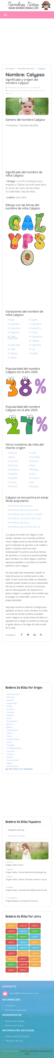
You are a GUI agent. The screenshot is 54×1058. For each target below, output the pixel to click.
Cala (11, 319)
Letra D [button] (11, 931)
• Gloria (9, 876)
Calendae (14, 344)
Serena (13, 486)
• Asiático (10, 715)
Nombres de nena (19, 522)
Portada (10, 68)
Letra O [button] (35, 947)
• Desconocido (12, 760)
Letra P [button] (11, 953)
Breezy (34, 469)
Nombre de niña (26, 68)
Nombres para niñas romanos (26, 514)
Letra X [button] (35, 964)
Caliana (13, 353)
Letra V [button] (11, 964)
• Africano (10, 697)
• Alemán (10, 700)
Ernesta (35, 478)
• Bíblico (9, 727)
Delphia (13, 473)
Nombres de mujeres (20, 505)
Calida (34, 353)
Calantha (36, 328)
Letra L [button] (35, 942)
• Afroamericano (13, 694)
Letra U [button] (35, 958)
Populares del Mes (16, 836)
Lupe (33, 452)
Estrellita (35, 457)
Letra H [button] (23, 936)
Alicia (12, 457)
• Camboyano (12, 730)
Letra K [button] (23, 942)
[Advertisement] (27, 40)
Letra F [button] (35, 931)
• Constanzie (11, 897)
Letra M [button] (11, 947)
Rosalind (14, 469)
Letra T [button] (23, 958)
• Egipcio (9, 763)
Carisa (12, 482)
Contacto (10, 1005)
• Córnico (10, 754)
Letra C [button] (35, 925)
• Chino (9, 742)
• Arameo (10, 709)
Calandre (36, 323)
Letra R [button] (35, 953)
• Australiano (11, 721)
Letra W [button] (23, 964)
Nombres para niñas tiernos (24, 526)
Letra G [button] (11, 936)
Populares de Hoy (16, 830)
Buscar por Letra (14, 1025)
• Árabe (9, 706)
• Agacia (9, 869)
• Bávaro (9, 724)
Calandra (14, 323)
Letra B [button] (23, 925)
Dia (32, 482)
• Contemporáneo (14, 748)
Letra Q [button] (23, 953)
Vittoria (13, 465)
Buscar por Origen (15, 1021)
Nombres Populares (15, 1010)
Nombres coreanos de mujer (25, 518)
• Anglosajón (11, 703)
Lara (33, 473)
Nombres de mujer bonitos (24, 509)
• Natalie (9, 887)
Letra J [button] (11, 942)
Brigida (35, 486)
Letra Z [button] (23, 969)
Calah (34, 319)
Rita (33, 465)
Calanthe (14, 332)
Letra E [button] (23, 931)
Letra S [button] (11, 958)
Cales (12, 349)
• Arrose (9, 862)
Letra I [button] (35, 936)
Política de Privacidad (17, 1036)
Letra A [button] (11, 925)
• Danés (9, 757)
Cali (33, 349)
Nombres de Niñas (10, 1051)
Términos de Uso (14, 1040)
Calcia (34, 332)
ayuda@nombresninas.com (24, 993)
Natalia (13, 478)
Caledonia (36, 336)
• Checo (9, 736)
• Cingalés (10, 745)
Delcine (35, 461)
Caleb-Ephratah (13, 337)
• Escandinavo (12, 766)
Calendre (36, 344)
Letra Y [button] (11, 969)
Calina (12, 357)
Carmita (13, 461)
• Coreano (10, 751)
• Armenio (10, 712)
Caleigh (35, 340)
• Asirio (9, 718)
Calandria (14, 328)
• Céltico (9, 733)
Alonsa (13, 452)
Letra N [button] (23, 947)
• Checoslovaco (13, 739)
